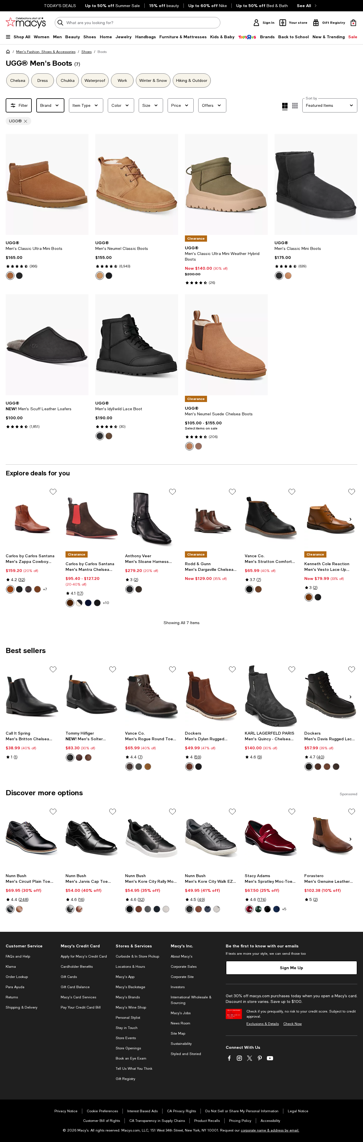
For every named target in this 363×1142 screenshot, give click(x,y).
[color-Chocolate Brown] (28, 589)
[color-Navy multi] (207, 909)
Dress (42, 80)
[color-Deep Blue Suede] (88, 602)
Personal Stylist (128, 1018)
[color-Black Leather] (97, 602)
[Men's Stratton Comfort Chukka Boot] (271, 518)
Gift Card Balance (75, 987)
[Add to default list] (53, 491)
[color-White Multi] (165, 909)
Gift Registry (125, 1079)
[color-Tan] (10, 589)
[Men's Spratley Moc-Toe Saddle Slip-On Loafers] (271, 838)
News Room (180, 1023)
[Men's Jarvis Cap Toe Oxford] (92, 838)
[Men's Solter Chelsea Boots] (92, 696)
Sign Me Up (291, 967)
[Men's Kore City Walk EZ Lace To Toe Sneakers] (211, 838)
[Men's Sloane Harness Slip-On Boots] (151, 518)
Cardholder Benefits (77, 967)
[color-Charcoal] (138, 766)
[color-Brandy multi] (198, 909)
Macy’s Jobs (181, 1013)
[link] (47, 260)
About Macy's (181, 956)
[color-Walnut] (258, 589)
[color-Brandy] (19, 909)
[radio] (10, 275)
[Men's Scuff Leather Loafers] (47, 344)
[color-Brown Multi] (138, 909)
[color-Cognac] (189, 766)
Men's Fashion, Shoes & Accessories (45, 52)
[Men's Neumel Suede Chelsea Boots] (226, 344)
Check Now (292, 1024)
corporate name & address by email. (270, 1130)
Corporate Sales (184, 967)
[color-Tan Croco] (37, 589)
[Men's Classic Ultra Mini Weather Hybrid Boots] (226, 184)
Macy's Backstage (130, 987)
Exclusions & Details (262, 1024)
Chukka (68, 80)
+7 (45, 589)
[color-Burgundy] (249, 909)
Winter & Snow (153, 80)
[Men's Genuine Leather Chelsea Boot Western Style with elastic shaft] (330, 838)
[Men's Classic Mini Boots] (316, 184)
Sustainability (181, 1044)
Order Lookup (17, 977)
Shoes (86, 52)
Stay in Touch (127, 1028)
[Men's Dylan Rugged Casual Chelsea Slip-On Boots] (211, 696)
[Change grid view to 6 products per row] (295, 106)
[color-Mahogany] (129, 766)
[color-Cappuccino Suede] (79, 602)
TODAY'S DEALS (60, 5)
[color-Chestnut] (10, 275)
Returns (12, 997)
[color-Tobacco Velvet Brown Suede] (138, 589)
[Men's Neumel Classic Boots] (136, 184)
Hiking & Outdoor (191, 80)
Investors (178, 987)
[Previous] (12, 184)
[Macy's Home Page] (26, 22)
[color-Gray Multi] (147, 909)
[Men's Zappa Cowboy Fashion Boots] (32, 518)
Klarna (11, 967)
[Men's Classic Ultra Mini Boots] (47, 184)
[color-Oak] (108, 436)
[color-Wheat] (147, 766)
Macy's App (125, 977)
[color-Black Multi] (10, 909)
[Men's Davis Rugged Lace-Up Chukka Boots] (330, 696)
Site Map (178, 1033)
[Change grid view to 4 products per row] (285, 106)
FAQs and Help (18, 956)
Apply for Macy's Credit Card (84, 956)
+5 (284, 909)
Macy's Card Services (78, 997)
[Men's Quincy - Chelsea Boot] (271, 696)
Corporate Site (182, 977)
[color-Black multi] (189, 909)
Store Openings (128, 1048)
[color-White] (216, 909)
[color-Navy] (276, 909)
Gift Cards (69, 977)
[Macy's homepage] (9, 53)
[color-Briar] (318, 766)
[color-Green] (258, 909)
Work (122, 80)
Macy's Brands (128, 997)
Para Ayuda (15, 987)
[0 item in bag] (353, 22)
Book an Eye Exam (131, 1058)
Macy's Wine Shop (131, 1007)
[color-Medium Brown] (308, 597)
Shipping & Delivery (21, 1007)
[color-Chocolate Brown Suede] (70, 602)
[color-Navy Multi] (156, 909)
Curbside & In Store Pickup (137, 956)
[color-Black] (19, 275)
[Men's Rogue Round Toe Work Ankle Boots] (151, 696)
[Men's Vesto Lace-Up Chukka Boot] (330, 518)
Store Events (126, 1038)
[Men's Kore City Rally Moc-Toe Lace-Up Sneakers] (151, 838)
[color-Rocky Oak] (198, 446)
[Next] (81, 184)
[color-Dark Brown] (79, 757)
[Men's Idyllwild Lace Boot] (136, 344)
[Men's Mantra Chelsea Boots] (92, 518)
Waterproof (95, 80)
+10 (106, 603)
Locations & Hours (130, 967)
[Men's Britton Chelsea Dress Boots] (32, 696)
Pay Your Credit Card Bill (81, 1007)
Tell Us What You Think (134, 1069)
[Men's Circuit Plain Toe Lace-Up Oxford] (32, 838)
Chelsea (17, 80)
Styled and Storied (186, 1054)
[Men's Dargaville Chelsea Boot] (211, 518)
